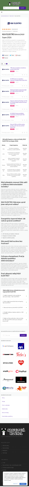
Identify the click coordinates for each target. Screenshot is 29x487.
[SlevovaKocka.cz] (14, 3)
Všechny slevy (6, 445)
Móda (3, 401)
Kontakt (4, 470)
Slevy (3, 397)
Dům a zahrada (6, 405)
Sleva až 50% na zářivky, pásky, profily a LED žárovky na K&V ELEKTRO (17, 126)
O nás (4, 462)
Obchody (5, 452)
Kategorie (5, 450)
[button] (5, 55)
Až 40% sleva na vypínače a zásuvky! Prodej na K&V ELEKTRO (18, 79)
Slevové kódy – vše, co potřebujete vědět (12, 465)
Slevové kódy (5, 412)
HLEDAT (22, 8)
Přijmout (23, 483)
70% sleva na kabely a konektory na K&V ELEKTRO (18, 68)
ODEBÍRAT (23, 335)
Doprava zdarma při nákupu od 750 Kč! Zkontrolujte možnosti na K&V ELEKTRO (18, 102)
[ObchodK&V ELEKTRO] (14, 23)
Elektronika (5, 409)
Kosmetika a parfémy (7, 416)
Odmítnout (15, 483)
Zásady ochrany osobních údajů (14, 477)
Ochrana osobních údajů (8, 467)
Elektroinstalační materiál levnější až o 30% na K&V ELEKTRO (18, 90)
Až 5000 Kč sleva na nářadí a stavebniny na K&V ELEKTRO (17, 114)
